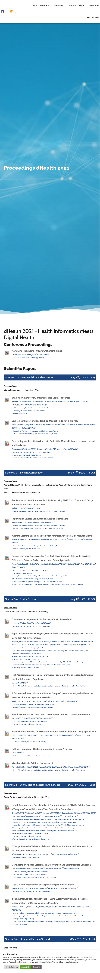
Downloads (94, 6)
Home (35, 6)
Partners (72, 6)
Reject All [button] (36, 967)
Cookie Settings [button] (11, 967)
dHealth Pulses (92, 17)
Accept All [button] (25, 967)
